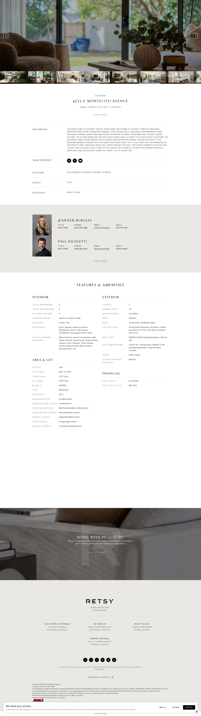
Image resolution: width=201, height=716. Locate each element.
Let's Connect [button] (100, 552)
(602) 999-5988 (80, 228)
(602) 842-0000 (100, 610)
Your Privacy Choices (100, 714)
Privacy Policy (104, 677)
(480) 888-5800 (80, 249)
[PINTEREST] (114, 660)
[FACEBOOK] (85, 660)
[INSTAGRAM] (102, 660)
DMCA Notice (100, 669)
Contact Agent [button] (100, 115)
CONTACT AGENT (100, 261)
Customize (175, 707)
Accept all (189, 707)
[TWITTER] (97, 660)
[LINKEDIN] (91, 660)
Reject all (162, 707)
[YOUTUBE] (108, 660)
